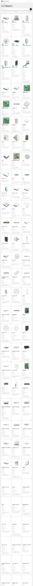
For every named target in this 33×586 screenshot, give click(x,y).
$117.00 (3, 333)
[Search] (31, 9)
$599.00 (13, 407)
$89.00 (13, 125)
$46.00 (3, 296)
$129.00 (13, 209)
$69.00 (24, 209)
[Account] (28, 1)
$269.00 (13, 429)
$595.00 (24, 448)
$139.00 (24, 244)
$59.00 (3, 244)
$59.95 (24, 179)
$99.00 (13, 161)
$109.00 (13, 488)
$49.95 (24, 161)
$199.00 (3, 468)
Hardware (4, 4)
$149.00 (24, 142)
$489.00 (13, 352)
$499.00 (3, 315)
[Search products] (26, 1)
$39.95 (3, 93)
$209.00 (3, 352)
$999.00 (24, 429)
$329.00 (13, 315)
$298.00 (3, 566)
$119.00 (13, 142)
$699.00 (3, 429)
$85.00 (13, 333)
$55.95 (24, 125)
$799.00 (13, 585)
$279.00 (13, 468)
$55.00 (24, 93)
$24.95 (3, 179)
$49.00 (13, 244)
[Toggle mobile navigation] (31, 1)
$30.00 (3, 209)
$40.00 (24, 468)
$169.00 (3, 142)
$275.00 (3, 408)
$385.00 (3, 278)
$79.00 (3, 125)
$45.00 (3, 161)
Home (2, 4)
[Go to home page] (5, 1)
